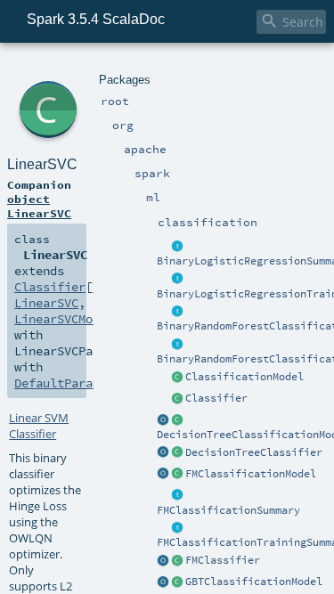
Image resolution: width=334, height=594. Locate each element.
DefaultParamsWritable (89, 383)
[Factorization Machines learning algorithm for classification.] (177, 561)
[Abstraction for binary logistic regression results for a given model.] (177, 247)
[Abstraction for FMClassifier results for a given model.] (177, 496)
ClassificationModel (244, 376)
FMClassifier (222, 560)
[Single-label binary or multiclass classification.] (177, 399)
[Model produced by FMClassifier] (177, 475)
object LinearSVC (39, 205)
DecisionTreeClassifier (253, 452)
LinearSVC (42, 164)
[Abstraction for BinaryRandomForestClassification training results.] (177, 345)
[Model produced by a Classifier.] (177, 377)
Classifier (216, 398)
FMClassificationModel (250, 474)
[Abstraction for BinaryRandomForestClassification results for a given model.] (177, 312)
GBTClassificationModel (253, 581)
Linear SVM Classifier (39, 426)
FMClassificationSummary (228, 510)
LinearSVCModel (64, 319)
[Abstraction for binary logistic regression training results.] (177, 280)
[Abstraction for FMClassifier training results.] (177, 528)
